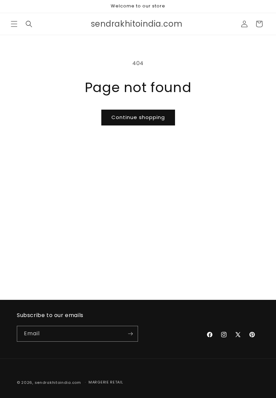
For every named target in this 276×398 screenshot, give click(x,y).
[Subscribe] (130, 334)
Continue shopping (138, 117)
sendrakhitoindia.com (58, 382)
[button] (14, 24)
